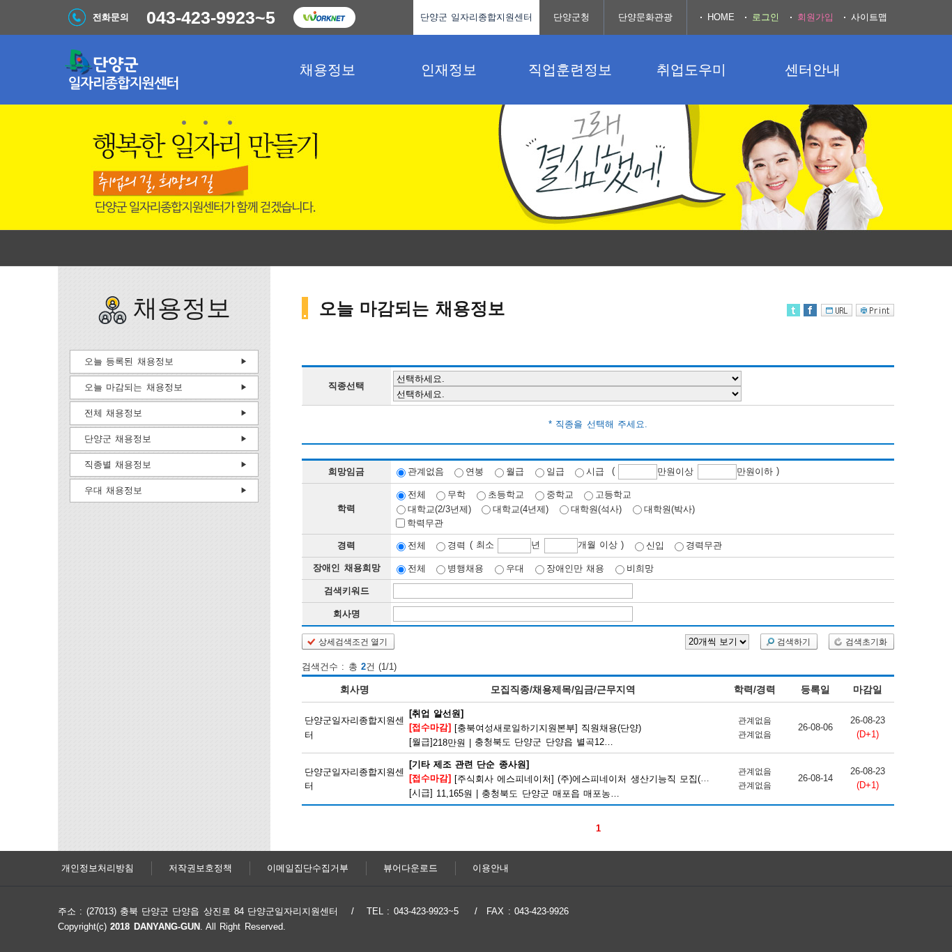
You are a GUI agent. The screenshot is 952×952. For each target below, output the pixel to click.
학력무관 (425, 523)
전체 (417, 494)
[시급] (579, 778)
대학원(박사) (669, 508)
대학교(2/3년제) (439, 508)
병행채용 (465, 568)
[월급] (525, 726)
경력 (456, 545)
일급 (555, 471)
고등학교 (613, 494)
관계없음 (426, 471)
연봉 (475, 471)
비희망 (640, 568)
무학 (456, 494)
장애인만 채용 (575, 568)
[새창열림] (324, 17)
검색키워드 (346, 590)
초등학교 (506, 494)
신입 (655, 545)
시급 (595, 471)
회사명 (346, 613)
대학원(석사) (596, 508)
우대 (515, 568)
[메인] (162, 70)
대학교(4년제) (520, 508)
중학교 (560, 494)
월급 (515, 471)
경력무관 (704, 545)
